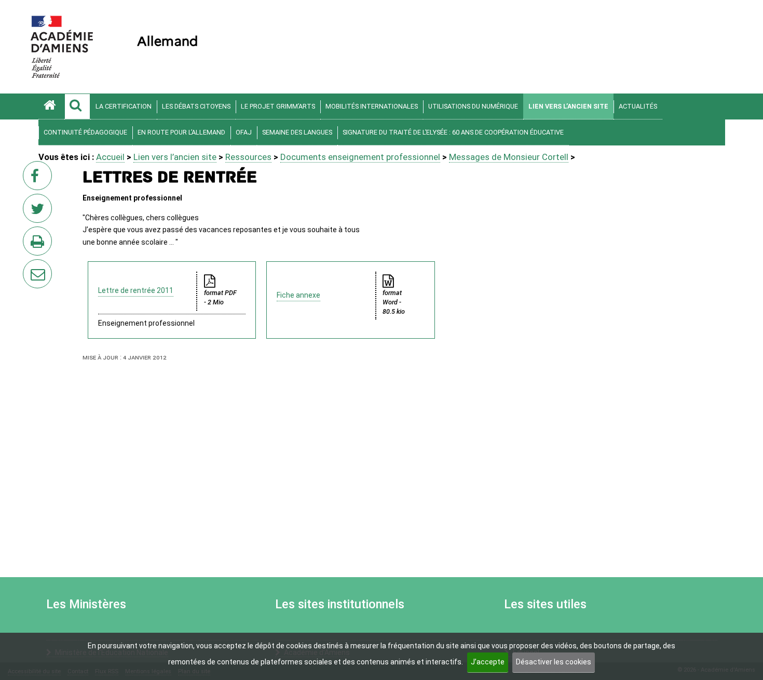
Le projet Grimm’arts (278, 106)
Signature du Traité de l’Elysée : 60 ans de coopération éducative (453, 132)
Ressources (248, 157)
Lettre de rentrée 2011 (135, 290)
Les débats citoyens (196, 106)
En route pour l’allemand (181, 132)
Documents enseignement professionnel (360, 157)
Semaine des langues (297, 132)
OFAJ (244, 132)
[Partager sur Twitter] (39, 211)
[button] (77, 106)
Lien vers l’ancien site (568, 106)
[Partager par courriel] (30, 267)
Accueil (110, 157)
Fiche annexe (298, 295)
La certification (124, 106)
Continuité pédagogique (85, 132)
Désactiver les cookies (553, 662)
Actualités (638, 106)
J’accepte (488, 662)
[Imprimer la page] (39, 244)
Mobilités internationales (371, 106)
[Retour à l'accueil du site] (51, 106)
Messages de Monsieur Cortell (508, 157)
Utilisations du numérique (473, 106)
